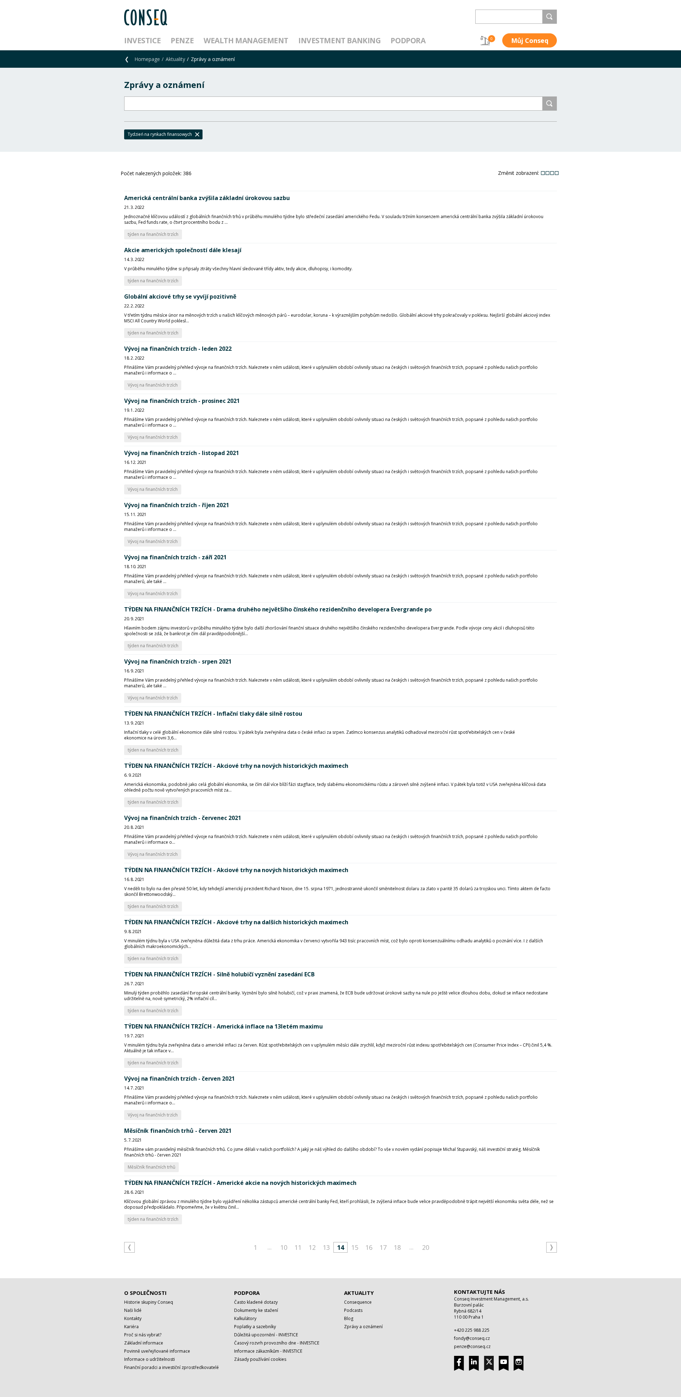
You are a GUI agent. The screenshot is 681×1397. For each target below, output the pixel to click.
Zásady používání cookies (260, 1359)
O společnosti (145, 1292)
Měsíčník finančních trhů (151, 1167)
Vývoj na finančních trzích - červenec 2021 (182, 818)
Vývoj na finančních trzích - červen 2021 (179, 1078)
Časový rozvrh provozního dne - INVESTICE (276, 1343)
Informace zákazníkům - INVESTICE (268, 1351)
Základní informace (143, 1343)
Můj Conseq (529, 40)
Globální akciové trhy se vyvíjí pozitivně (180, 296)
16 (368, 1247)
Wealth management (246, 40)
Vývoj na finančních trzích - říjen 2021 (176, 505)
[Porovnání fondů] (485, 40)
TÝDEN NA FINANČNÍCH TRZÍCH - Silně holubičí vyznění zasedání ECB (219, 974)
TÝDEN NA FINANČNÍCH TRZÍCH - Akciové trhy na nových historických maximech (236, 766)
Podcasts (353, 1310)
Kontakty (133, 1318)
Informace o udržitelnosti (149, 1359)
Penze (182, 40)
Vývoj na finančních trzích (153, 385)
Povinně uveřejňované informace (157, 1351)
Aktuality (175, 59)
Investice (142, 40)
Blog (348, 1318)
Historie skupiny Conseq (148, 1302)
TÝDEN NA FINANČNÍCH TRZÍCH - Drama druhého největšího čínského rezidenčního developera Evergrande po (278, 609)
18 (397, 1247)
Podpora (408, 40)
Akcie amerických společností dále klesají (183, 250)
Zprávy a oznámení (363, 1327)
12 (312, 1247)
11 (297, 1247)
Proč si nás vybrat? (142, 1335)
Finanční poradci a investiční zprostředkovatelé (171, 1367)
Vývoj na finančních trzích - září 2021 (175, 557)
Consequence (358, 1302)
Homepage (147, 59)
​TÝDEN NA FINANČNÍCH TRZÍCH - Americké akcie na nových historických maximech (240, 1183)
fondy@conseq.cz (472, 1338)
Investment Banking (339, 40)
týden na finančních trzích (153, 234)
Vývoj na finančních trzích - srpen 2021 (178, 661)
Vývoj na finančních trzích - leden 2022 (178, 349)
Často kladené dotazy (256, 1302)
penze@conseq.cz (472, 1346)
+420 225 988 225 (471, 1330)
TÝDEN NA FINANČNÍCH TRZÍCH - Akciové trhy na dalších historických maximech (236, 922)
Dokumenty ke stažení (256, 1310)
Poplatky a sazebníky (255, 1327)
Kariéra (131, 1327)
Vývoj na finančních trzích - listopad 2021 (181, 453)
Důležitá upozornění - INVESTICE (266, 1335)
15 (354, 1247)
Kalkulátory (245, 1318)
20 (425, 1247)
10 (283, 1247)
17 (383, 1247)
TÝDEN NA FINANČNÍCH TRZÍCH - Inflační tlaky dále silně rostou (213, 713)
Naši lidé (133, 1310)
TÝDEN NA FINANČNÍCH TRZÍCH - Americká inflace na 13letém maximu (223, 1026)
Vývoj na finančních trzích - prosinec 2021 (182, 401)
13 (326, 1247)
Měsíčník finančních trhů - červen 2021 (178, 1131)
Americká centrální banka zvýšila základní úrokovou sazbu (207, 198)
